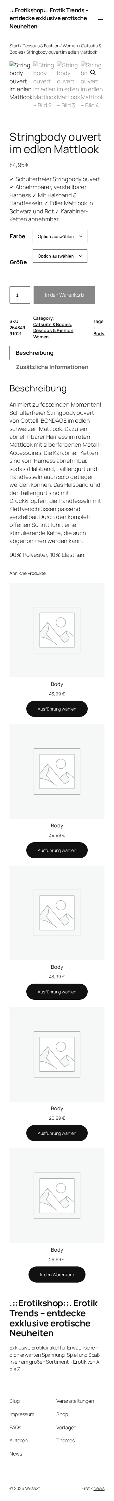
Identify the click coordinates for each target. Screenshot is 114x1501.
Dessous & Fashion (40, 46)
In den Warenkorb (64, 294)
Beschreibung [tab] (35, 352)
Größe (18, 262)
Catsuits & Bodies (52, 324)
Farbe (17, 236)
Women (70, 46)
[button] (93, 72)
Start (14, 46)
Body (98, 334)
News (98, 1488)
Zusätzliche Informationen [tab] (52, 367)
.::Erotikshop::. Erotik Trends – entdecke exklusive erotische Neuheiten (49, 18)
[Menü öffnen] (100, 18)
